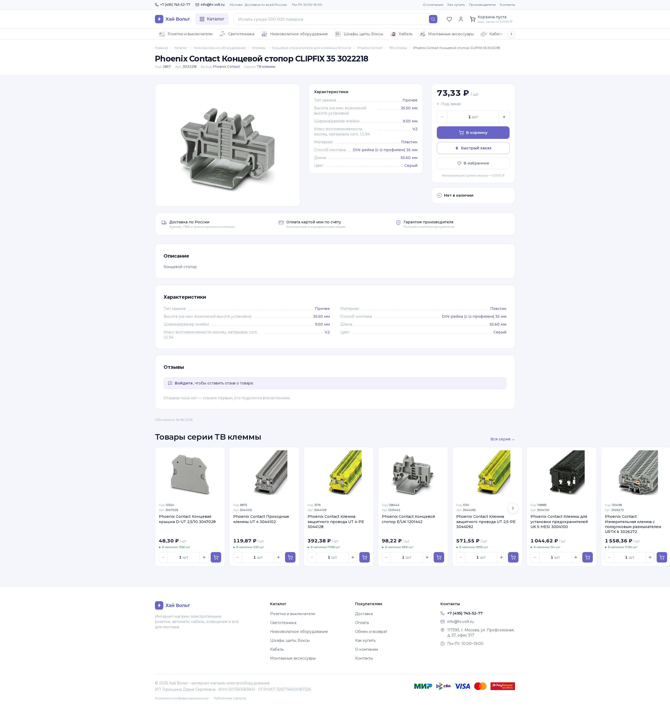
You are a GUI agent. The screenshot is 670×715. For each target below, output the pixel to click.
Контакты (507, 5)
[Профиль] (461, 19)
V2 (414, 129)
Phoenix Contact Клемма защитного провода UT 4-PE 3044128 (336, 521)
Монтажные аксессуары (451, 34)
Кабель (405, 34)
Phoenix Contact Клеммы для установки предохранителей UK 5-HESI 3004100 (559, 521)
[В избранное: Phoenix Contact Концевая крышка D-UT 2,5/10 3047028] (218, 454)
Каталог (180, 48)
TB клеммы (398, 48)
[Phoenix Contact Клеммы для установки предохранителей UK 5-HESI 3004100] (561, 473)
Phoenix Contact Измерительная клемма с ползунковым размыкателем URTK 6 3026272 (633, 524)
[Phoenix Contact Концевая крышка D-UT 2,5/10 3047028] (190, 473)
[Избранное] (449, 19)
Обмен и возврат (371, 631)
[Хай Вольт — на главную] (172, 19)
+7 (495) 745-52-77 (175, 5)
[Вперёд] (513, 508)
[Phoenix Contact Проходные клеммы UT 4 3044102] (264, 473)
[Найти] (433, 19)
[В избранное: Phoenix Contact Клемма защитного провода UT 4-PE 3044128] (366, 454)
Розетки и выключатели (190, 34)
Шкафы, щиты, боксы (363, 34)
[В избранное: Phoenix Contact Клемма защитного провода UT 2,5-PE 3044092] (515, 454)
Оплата (362, 622)
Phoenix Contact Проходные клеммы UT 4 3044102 (261, 519)
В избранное (476, 163)
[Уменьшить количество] (442, 117)
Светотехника (241, 34)
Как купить (456, 5)
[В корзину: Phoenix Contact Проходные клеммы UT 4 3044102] (290, 557)
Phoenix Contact (370, 48)
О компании (433, 5)
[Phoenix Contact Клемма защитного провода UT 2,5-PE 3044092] (487, 473)
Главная (161, 48)
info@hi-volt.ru (213, 5)
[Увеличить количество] (504, 117)
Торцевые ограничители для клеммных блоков (311, 48)
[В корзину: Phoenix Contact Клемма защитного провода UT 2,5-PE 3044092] (513, 557)
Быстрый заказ (476, 148)
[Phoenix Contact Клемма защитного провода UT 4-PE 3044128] (338, 473)
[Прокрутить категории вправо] (511, 34)
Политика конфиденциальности (181, 698)
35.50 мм (409, 108)
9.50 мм (410, 121)
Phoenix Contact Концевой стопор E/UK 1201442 (408, 519)
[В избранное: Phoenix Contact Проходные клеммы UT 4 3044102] (292, 454)
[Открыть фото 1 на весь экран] (227, 145)
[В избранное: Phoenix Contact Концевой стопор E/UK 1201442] (441, 454)
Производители (482, 5)
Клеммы (258, 48)
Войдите (184, 383)
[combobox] (336, 19)
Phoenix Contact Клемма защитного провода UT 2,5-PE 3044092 (486, 521)
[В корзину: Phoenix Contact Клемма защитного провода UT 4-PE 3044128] (364, 557)
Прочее (410, 100)
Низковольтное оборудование (299, 34)
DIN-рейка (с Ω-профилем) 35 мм (385, 149)
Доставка (364, 613)
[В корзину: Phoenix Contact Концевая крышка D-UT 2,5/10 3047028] (216, 557)
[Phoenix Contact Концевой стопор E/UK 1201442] (413, 473)
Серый (410, 165)
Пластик (409, 142)
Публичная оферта (230, 698)
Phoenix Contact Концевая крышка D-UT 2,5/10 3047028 (187, 519)
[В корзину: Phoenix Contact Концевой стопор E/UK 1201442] (439, 557)
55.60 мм (409, 157)
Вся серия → (502, 439)
